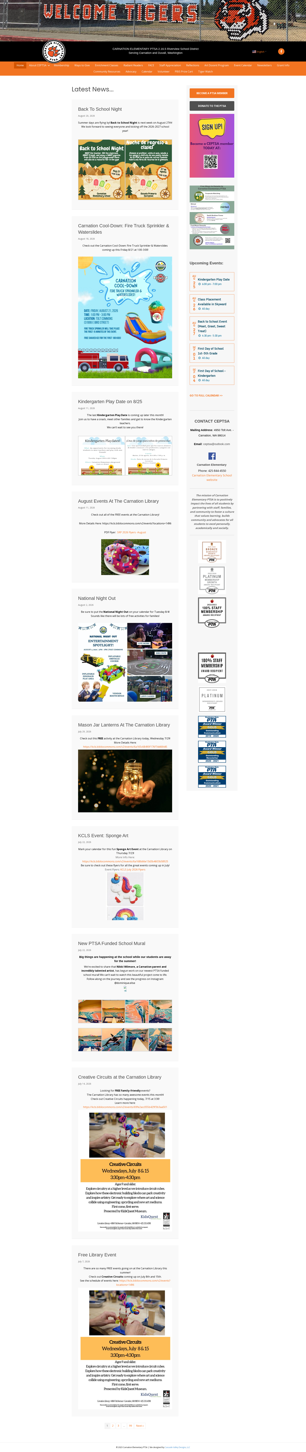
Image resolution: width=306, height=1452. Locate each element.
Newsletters (264, 65)
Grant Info (283, 65)
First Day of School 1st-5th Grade (211, 351)
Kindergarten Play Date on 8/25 (110, 401)
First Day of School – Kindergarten (212, 373)
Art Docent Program (216, 65)
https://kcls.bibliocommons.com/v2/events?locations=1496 (136, 523)
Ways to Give (82, 65)
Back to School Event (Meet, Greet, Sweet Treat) (212, 326)
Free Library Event (97, 1254)
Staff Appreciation (170, 65)
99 (130, 1425)
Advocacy (131, 71)
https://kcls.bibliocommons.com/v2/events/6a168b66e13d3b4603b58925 (125, 861)
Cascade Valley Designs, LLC (177, 1447)
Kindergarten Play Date (214, 279)
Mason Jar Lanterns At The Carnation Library (124, 724)
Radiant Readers (133, 65)
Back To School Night (100, 109)
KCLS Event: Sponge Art (103, 835)
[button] (281, 51)
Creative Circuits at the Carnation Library (119, 1077)
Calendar (147, 71)
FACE (151, 65)
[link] (134, 245)
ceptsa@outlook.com (216, 444)
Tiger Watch (205, 71)
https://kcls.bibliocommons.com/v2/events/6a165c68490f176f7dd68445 (125, 746)
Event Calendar (243, 65)
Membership (61, 65)
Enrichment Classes (106, 65)
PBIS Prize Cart (184, 71)
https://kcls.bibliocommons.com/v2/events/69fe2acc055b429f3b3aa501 (125, 1107)
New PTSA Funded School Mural (111, 943)
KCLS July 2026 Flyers (132, 869)
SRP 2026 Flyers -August (131, 532)
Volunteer (164, 71)
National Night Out (97, 598)
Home (20, 65)
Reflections (192, 65)
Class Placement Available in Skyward (212, 301)
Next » (140, 1425)
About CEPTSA (37, 65)
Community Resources (107, 71)
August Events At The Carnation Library (118, 501)
